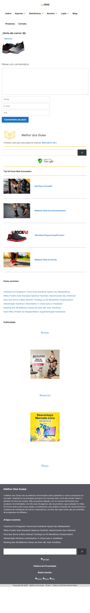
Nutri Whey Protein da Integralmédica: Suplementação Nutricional (34, 312)
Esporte (19, 13)
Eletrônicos (35, 13)
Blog (75, 13)
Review (51, 13)
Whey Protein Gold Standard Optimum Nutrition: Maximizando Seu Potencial (39, 296)
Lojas (63, 13)
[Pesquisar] (82, 153)
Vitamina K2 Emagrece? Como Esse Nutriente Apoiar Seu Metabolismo (37, 292)
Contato (22, 24)
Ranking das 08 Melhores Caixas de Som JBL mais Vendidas (32, 308)
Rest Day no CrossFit (43, 186)
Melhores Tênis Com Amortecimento (50, 210)
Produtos (10, 24)
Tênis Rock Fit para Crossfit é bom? (49, 235)
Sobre (8, 13)
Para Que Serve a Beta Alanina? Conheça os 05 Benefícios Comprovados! (38, 300)
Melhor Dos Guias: (15, 489)
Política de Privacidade (45, 566)
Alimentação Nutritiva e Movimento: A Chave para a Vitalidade (33, 304)
